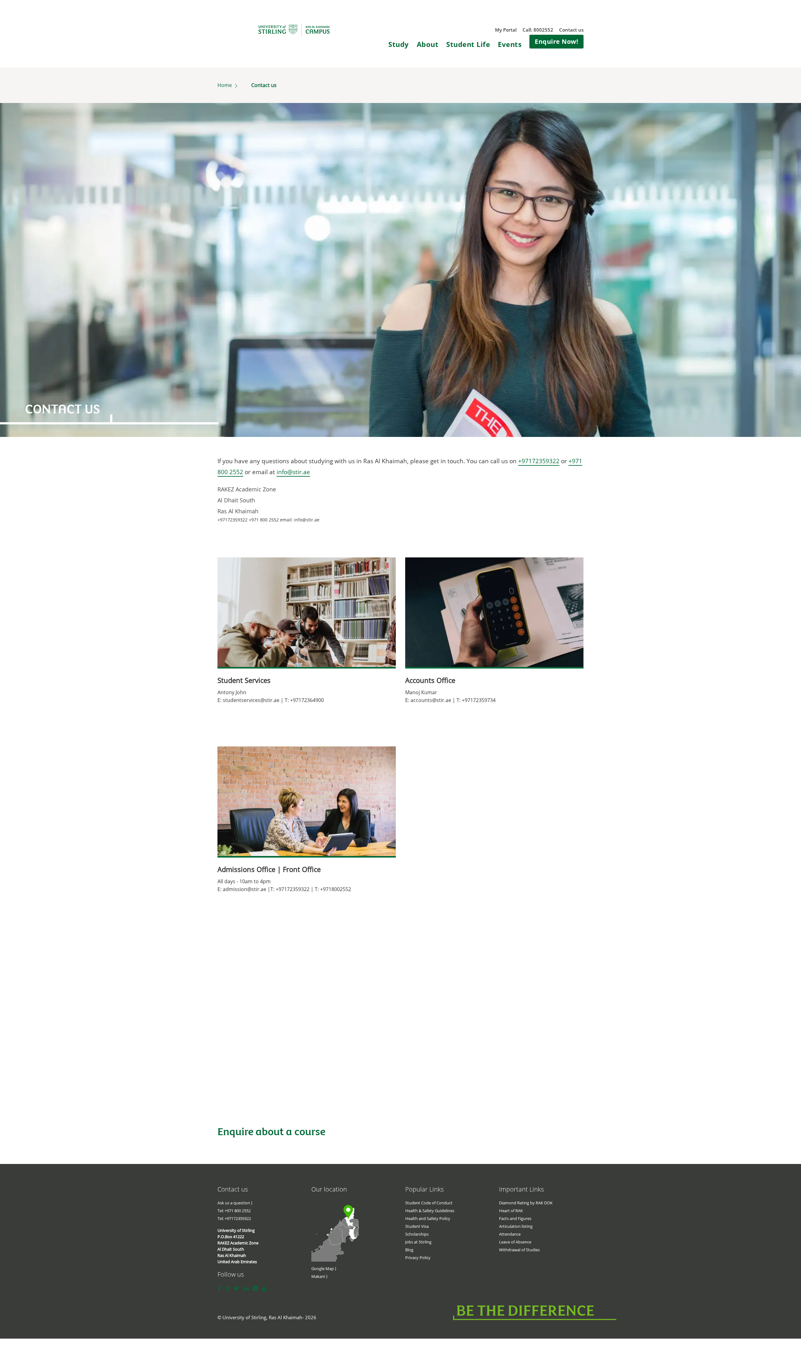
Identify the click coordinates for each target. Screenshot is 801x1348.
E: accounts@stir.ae (428, 700)
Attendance (510, 1234)
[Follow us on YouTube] (264, 1289)
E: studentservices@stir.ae (248, 700)
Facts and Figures (515, 1218)
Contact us (571, 30)
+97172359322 (538, 461)
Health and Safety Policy (427, 1218)
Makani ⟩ (319, 1276)
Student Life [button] (468, 44)
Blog (409, 1250)
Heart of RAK (511, 1210)
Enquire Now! (556, 41)
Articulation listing (516, 1226)
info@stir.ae (293, 472)
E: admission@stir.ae (241, 889)
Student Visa (417, 1226)
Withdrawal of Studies (519, 1250)
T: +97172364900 (304, 700)
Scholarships (417, 1234)
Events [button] (510, 44)
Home (225, 85)
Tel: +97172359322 (234, 1218)
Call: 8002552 (538, 30)
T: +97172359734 (476, 700)
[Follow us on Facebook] (219, 1289)
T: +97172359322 (289, 889)
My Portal (506, 30)
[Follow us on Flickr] (255, 1289)
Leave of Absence (515, 1242)
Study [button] (398, 44)
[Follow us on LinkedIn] (246, 1289)
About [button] (428, 44)
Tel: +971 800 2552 (234, 1210)
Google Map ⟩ (323, 1268)
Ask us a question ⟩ (235, 1203)
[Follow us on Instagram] (227, 1289)
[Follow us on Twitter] (236, 1289)
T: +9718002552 (333, 889)
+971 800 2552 (264, 520)
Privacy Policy (418, 1257)
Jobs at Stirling (418, 1242)
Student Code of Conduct (428, 1203)
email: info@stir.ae (299, 520)
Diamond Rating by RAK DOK (526, 1203)
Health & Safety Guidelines (429, 1210)
